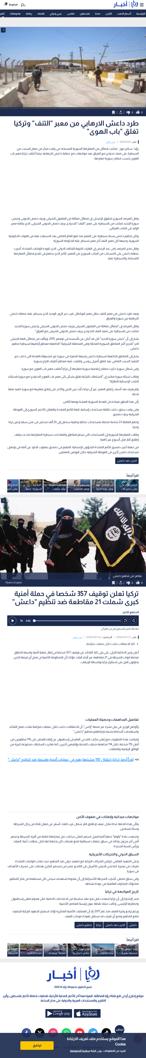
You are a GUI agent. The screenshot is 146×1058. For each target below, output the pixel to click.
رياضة (29, 13)
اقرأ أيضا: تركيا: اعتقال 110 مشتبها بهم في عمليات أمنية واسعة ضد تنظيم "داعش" (70, 759)
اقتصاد (40, 13)
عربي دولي (110, 142)
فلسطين (85, 13)
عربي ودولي (56, 13)
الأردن (109, 13)
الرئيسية (140, 13)
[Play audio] (12, 620)
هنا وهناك (15, 13)
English (13, 4)
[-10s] (125, 620)
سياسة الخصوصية (80, 1050)
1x (21, 620)
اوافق (37, 1045)
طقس (71, 13)
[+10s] (133, 620)
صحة (97, 13)
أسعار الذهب (124, 13)
